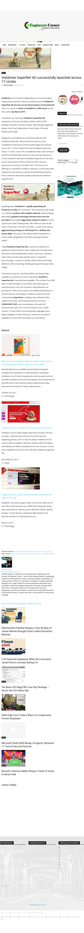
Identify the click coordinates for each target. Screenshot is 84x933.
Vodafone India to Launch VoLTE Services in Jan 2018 (26, 428)
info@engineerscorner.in (37, 905)
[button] (79, 45)
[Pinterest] (14, 90)
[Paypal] (73, 7)
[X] (77, 7)
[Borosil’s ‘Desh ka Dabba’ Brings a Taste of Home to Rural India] (28, 758)
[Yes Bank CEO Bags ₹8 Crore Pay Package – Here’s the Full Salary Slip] (28, 674)
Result (57, 45)
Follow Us (62, 113)
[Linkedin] (70, 7)
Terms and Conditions (39, 5)
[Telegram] (29, 90)
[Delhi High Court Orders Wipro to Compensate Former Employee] (28, 702)
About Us (10, 5)
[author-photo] (7, 567)
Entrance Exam (48, 45)
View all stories (77, 92)
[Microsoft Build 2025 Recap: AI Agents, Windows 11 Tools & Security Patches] (28, 730)
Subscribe (63, 150)
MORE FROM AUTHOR (30, 603)
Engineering (12, 45)
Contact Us (51, 5)
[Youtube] (80, 7)
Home (3, 5)
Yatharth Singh (8, 85)
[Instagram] (66, 7)
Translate (74, 162)
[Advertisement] (42, 25)
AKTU (39, 45)
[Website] (18, 597)
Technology (31, 45)
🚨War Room (65, 45)
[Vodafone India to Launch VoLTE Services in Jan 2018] (21, 422)
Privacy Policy (27, 5)
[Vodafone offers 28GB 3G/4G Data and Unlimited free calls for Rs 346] (21, 488)
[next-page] (2, 779)
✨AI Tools (21, 45)
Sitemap (58, 5)
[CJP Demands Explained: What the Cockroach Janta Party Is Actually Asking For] (28, 646)
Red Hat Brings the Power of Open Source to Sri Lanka (32, 551)
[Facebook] (62, 7)
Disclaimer (17, 5)
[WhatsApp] (19, 90)
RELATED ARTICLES (11, 603)
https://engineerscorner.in (11, 572)
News (9, 71)
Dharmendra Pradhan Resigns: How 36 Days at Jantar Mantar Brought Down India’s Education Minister (27, 631)
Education (4, 622)
